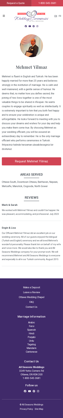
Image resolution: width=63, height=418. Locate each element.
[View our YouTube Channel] (30, 26)
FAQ (31, 302)
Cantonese (31, 351)
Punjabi (31, 337)
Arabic (31, 322)
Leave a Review (31, 292)
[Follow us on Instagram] (37, 26)
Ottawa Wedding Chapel (31, 297)
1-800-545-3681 (32, 378)
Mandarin (31, 348)
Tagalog (31, 344)
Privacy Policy (26, 409)
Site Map (39, 409)
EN (55, 16)
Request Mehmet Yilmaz (31, 161)
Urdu (31, 340)
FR (60, 16)
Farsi (31, 326)
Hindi (31, 333)
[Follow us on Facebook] (26, 26)
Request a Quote (16, 3)
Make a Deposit (31, 287)
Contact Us (31, 306)
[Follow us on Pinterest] (34, 26)
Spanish (31, 329)
